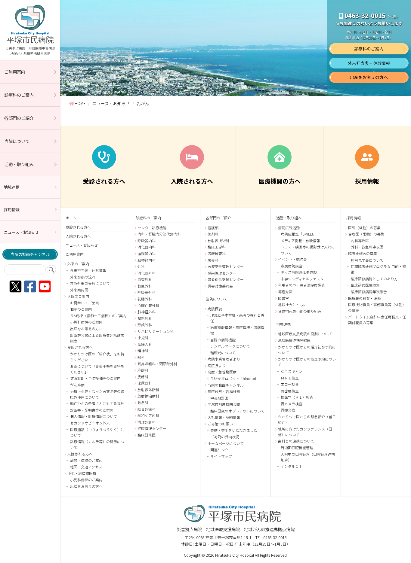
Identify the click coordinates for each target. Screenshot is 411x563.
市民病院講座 (291, 265)
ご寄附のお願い (220, 423)
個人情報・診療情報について (93, 416)
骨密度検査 (290, 390)
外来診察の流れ (82, 276)
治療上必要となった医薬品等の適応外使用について (97, 394)
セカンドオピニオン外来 (90, 422)
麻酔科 (143, 370)
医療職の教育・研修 (364, 298)
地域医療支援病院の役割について (305, 333)
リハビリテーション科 (156, 331)
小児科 (143, 337)
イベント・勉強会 (292, 259)
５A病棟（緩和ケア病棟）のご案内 (98, 315)
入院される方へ (78, 236)
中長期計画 (219, 397)
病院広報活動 (289, 227)
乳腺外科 (145, 298)
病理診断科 (147, 422)
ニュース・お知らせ (21, 232)
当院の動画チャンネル (30, 254)
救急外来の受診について (90, 283)
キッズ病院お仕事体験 (299, 272)
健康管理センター (152, 428)
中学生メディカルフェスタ (302, 278)
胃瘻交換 (288, 409)
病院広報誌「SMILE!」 (299, 233)
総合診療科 (147, 409)
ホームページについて (226, 443)
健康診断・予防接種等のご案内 (95, 378)
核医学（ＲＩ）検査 (297, 397)
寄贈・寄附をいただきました (233, 430)
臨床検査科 (217, 253)
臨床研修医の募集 (362, 253)
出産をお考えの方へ (369, 77)
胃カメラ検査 (291, 403)
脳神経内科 (147, 260)
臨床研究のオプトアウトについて (237, 410)
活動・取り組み (19, 164)
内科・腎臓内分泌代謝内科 (159, 233)
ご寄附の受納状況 (224, 436)
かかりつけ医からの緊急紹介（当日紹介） (307, 419)
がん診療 (77, 384)
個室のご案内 (81, 309)
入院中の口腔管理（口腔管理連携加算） (308, 457)
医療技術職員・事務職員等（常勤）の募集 (377, 307)
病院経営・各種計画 (224, 391)
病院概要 (215, 308)
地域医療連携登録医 (294, 340)
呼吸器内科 (147, 240)
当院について (16, 141)
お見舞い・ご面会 (84, 302)
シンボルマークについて (230, 345)
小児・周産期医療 (81, 473)
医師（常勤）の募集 (364, 227)
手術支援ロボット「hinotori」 (235, 378)
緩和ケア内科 (148, 415)
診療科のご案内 (19, 95)
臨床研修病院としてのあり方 (374, 278)
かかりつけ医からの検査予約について (307, 361)
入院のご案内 (78, 296)
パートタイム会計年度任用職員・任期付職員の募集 (377, 319)
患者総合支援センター (226, 279)
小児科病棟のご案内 (86, 321)
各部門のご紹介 (19, 118)
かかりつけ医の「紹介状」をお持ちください (97, 356)
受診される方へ (78, 227)
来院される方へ (80, 453)
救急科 (143, 402)
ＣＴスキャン (291, 371)
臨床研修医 (147, 434)
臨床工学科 (217, 246)
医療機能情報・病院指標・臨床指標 (237, 330)
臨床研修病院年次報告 (369, 291)
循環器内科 (147, 253)
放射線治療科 (148, 395)
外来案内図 (79, 289)
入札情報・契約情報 (224, 417)
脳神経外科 (147, 311)
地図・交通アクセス (86, 466)
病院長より (217, 365)
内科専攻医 (360, 240)
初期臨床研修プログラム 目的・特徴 (378, 269)
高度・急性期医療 (222, 371)
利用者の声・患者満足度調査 (301, 285)
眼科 (141, 357)
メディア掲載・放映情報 (300, 240)
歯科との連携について (296, 440)
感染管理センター (222, 272)
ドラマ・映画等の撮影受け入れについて (308, 249)
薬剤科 (213, 233)
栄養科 (213, 260)
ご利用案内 (14, 71)
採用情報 (12, 209)
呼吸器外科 (147, 292)
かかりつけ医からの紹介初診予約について (307, 349)
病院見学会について (367, 260)
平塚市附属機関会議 (224, 404)
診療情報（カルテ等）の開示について (97, 444)
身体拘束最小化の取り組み (299, 311)
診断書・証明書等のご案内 (91, 409)
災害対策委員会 (220, 285)
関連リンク (219, 449)
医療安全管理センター (226, 266)
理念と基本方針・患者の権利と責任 (237, 317)
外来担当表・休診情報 (369, 63)
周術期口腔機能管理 (297, 447)
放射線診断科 (148, 389)
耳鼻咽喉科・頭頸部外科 (157, 363)
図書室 (283, 298)
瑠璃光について (223, 352)
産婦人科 (145, 344)
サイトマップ (221, 456)
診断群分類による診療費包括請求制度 (97, 338)
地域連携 (12, 187)
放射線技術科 (218, 240)
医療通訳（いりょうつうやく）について (97, 432)
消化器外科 (147, 272)
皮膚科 (143, 376)
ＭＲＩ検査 (290, 377)
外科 (141, 266)
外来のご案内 (78, 263)
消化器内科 (147, 246)
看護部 (213, 227)
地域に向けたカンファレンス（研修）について (305, 431)
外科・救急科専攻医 (367, 246)
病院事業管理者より (224, 358)
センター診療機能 (152, 227)
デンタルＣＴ (291, 466)
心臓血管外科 (148, 305)
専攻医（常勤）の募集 (366, 233)
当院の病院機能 (223, 339)
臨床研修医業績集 (365, 285)
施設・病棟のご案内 (86, 460)
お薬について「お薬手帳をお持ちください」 (97, 369)
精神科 (143, 350)
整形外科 (145, 318)
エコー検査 (290, 384)
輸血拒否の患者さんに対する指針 (97, 403)
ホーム (71, 218)
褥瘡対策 (285, 291)
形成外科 (145, 324)
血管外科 (145, 279)
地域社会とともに (292, 304)
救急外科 (145, 285)
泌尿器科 (145, 382)
